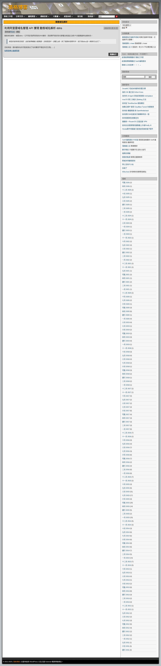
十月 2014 (125, 528)
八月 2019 (125, 322)
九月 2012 (125, 613)
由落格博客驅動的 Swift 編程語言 (134, 61)
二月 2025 (125, 208)
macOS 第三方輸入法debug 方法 (134, 99)
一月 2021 (125, 289)
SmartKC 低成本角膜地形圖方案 (134, 88)
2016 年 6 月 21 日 (111, 28)
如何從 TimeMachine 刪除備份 (133, 103)
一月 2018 (125, 385)
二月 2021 (125, 285)
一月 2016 (125, 473)
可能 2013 (125, 587)
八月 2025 (125, 201)
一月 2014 (125, 558)
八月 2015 (125, 492)
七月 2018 (125, 363)
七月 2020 (125, 300)
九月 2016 (125, 444)
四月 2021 (125, 278)
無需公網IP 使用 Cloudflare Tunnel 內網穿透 (138, 107)
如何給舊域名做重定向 (130, 118)
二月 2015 (125, 514)
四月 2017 (125, 418)
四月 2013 (125, 591)
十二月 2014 (126, 521)
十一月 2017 (126, 392)
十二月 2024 (126, 216)
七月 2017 (125, 407)
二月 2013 (125, 598)
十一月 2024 (126, 219)
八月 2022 (125, 249)
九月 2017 (125, 400)
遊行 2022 (125, 252)
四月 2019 (125, 337)
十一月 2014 (126, 525)
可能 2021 (125, 274)
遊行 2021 (125, 282)
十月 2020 (125, 297)
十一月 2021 (126, 267)
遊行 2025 (125, 205)
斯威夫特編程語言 (128, 161)
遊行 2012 (125, 631)
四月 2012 (125, 628)
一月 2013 (125, 602)
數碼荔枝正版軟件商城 (130, 37)
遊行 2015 (125, 510)
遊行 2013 (125, 595)
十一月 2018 (126, 348)
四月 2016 (125, 462)
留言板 (80, 16)
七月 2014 (125, 536)
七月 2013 (125, 580)
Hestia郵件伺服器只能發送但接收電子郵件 (137, 129)
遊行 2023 (125, 230)
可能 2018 (125, 370)
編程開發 (31, 16)
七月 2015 (125, 495)
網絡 (18, 32)
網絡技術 (43, 16)
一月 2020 (125, 319)
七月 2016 (125, 451)
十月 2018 (125, 352)
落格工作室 (8, 16)
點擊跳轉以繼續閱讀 (11, 51)
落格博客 (18, 7)
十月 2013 (125, 569)
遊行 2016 (125, 466)
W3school (125, 172)
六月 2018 (125, 366)
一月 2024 (125, 227)
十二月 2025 (126, 190)
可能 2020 (125, 308)
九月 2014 (125, 532)
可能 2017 (125, 414)
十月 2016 (125, 440)
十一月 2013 (126, 565)
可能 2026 (125, 182)
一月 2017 (125, 429)
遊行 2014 (125, 550)
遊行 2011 (125, 650)
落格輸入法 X (127, 47)
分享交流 (19, 16)
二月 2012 (125, 635)
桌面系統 (67, 16)
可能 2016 (125, 458)
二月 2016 (125, 469)
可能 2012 (125, 624)
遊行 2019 (125, 341)
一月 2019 (125, 344)
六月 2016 (125, 455)
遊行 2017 (125, 422)
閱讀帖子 (113, 54)
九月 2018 (125, 355)
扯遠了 (124, 168)
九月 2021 (125, 271)
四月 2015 (125, 506)
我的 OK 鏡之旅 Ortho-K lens (132, 92)
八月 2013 (125, 576)
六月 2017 (125, 411)
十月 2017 (125, 396)
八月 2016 (125, 447)
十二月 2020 (126, 293)
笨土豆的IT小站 (128, 164)
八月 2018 (125, 359)
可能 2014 (125, 543)
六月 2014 (125, 539)
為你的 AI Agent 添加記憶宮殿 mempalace (137, 96)
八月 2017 (125, 403)
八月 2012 (125, 617)
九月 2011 (125, 642)
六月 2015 (125, 499)
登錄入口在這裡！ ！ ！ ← (131, 65)
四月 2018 (125, 374)
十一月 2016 (126, 436)
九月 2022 (125, 245)
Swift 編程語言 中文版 (130, 140)
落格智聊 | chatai (128, 43)
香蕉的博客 (126, 153)
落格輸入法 (126, 146)
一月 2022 (125, 260)
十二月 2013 (126, 562)
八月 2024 (125, 223)
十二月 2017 (126, 389)
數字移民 (125, 150)
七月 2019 (125, 326)
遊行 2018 (125, 378)
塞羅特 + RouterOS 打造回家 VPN (134, 121)
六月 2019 (125, 330)
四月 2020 (125, 311)
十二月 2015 (126, 477)
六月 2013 (125, 584)
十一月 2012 (126, 609)
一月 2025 (125, 212)
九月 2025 (125, 197)
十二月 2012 (126, 606)
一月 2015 (125, 517)
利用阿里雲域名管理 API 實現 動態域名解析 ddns (33, 28)
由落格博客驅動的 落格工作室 (133, 57)
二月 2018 (125, 381)
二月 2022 (125, 256)
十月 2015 (125, 484)
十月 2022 (125, 241)
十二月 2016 (126, 433)
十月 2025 (125, 194)
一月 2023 (125, 234)
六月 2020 (125, 304)
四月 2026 (125, 186)
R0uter (12, 32)
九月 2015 (125, 488)
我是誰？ (91, 16)
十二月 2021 (126, 263)
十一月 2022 (126, 238)
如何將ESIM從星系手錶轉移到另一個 (135, 114)
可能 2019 (125, 333)
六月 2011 (125, 646)
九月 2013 (125, 573)
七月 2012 (125, 620)
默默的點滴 (126, 157)
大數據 (55, 16)
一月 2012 (125, 639)
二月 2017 (125, 425)
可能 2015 (125, 503)
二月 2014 (125, 554)
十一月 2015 (126, 481)
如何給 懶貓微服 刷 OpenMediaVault (135, 110)
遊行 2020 (125, 315)
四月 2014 (125, 547)
